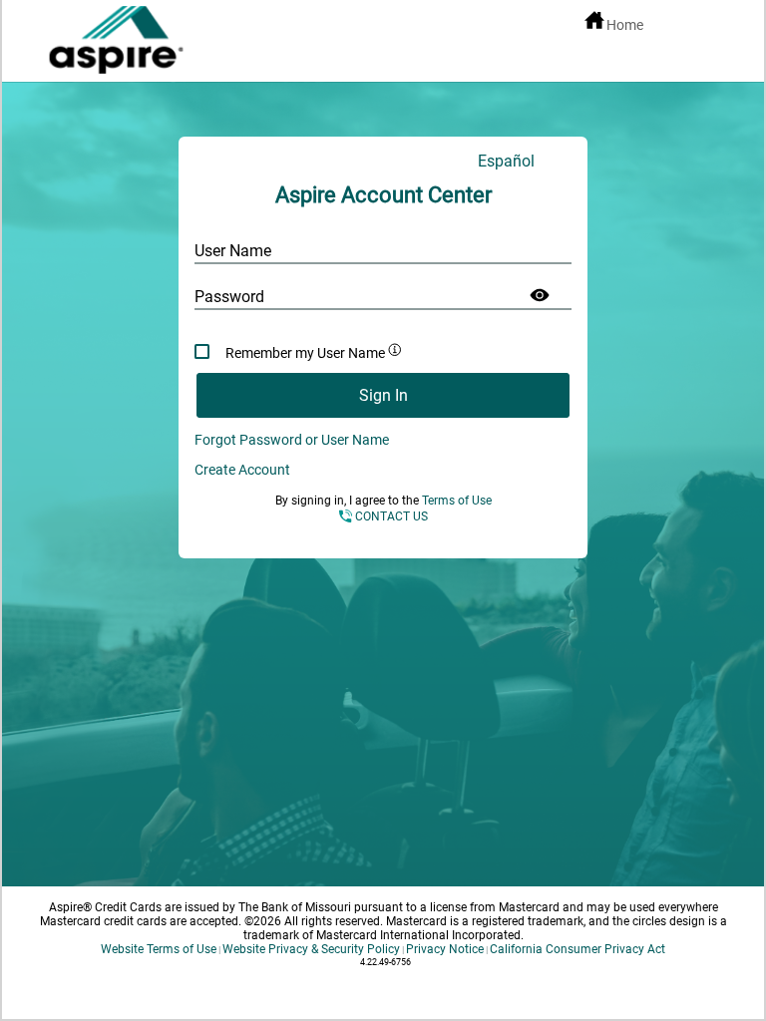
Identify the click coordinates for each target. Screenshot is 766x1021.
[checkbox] (383, 351)
